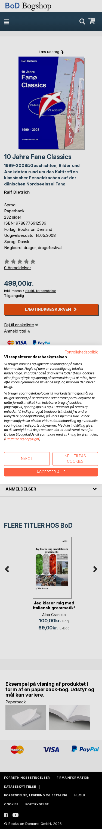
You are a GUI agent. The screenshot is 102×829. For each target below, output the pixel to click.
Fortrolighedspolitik (81, 352)
